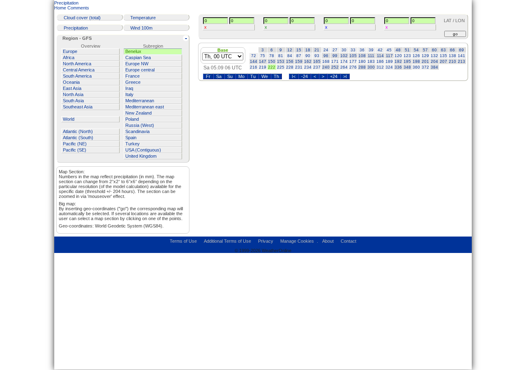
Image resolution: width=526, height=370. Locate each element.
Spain (130, 137)
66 (452, 50)
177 (353, 61)
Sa (218, 76)
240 (326, 67)
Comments (78, 7)
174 (344, 61)
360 (416, 67)
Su (230, 76)
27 (334, 50)
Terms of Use (183, 241)
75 (262, 55)
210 (452, 61)
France (132, 76)
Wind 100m (141, 27)
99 (334, 55)
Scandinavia (137, 131)
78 (271, 55)
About (328, 241)
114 (380, 55)
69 (461, 50)
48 (398, 50)
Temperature (143, 17)
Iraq (129, 88)
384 (434, 67)
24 (325, 50)
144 (253, 61)
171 (335, 61)
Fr (208, 76)
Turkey (132, 143)
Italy (129, 94)
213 (461, 61)
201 (425, 61)
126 (416, 55)
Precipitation (66, 2)
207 (443, 61)
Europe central (140, 69)
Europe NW (136, 63)
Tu (253, 76)
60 (434, 50)
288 (362, 67)
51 (407, 50)
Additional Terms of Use (227, 241)
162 (307, 61)
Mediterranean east (144, 106)
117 (389, 55)
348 (407, 67)
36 (362, 50)
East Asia (72, 88)
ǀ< (293, 76)
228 (289, 67)
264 (344, 67)
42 (380, 50)
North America (77, 63)
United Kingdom (141, 156)
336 (398, 67)
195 (407, 61)
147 (262, 61)
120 (398, 55)
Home (60, 7)
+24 (333, 76)
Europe (70, 51)
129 (425, 55)
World (68, 119)
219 (262, 67)
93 (316, 55)
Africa (68, 57)
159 (298, 61)
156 (289, 61)
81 (280, 55)
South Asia (73, 100)
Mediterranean (139, 100)
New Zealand (138, 112)
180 (362, 61)
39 (371, 50)
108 (362, 55)
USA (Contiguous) (143, 149)
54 (416, 50)
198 (416, 61)
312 (380, 67)
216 (253, 67)
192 (398, 61)
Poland (132, 119)
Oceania (71, 82)
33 (353, 50)
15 (298, 50)
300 (371, 67)
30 (343, 50)
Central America (79, 69)
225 (280, 67)
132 (434, 55)
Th (276, 76)
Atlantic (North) (78, 131)
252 (335, 67)
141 (461, 55)
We (264, 76)
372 (425, 67)
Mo (241, 76)
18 (307, 50)
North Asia (73, 94)
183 (371, 61)
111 (371, 55)
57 (425, 50)
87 (298, 55)
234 (307, 67)
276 (353, 67)
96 (325, 55)
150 (271, 61)
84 (289, 55)
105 (353, 55)
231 (298, 67)
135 (443, 55)
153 (280, 61)
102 (344, 55)
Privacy (265, 241)
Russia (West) (139, 125)
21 (316, 50)
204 (434, 61)
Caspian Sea (138, 57)
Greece (133, 82)
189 (389, 61)
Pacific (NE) (75, 143)
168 (326, 61)
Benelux (133, 51)
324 (389, 67)
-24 (304, 76)
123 (407, 55)
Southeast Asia (77, 106)
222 (271, 67)
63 (443, 50)
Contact (348, 241)
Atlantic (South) (78, 137)
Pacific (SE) (74, 149)
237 (317, 67)
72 (253, 55)
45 (389, 50)
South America (77, 76)
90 (307, 55)
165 (317, 61)
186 (380, 61)
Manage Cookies (297, 241)
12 (289, 50)
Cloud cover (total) (82, 17)
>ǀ (345, 76)
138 (452, 55)
